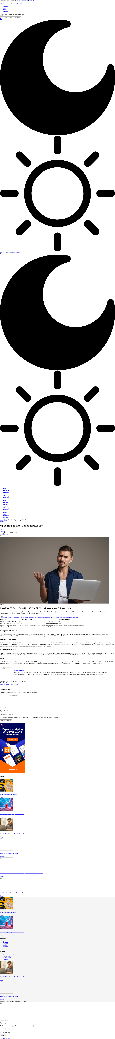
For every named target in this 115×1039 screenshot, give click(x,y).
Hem (1, 520)
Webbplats (3, 714)
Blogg (1, 797)
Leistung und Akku (60, 617)
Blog (5, 520)
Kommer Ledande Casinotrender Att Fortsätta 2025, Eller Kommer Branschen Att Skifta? (21, 873)
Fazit (76, 617)
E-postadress (4, 711)
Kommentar (3, 705)
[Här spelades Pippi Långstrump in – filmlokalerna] (6, 810)
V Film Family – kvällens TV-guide (8, 794)
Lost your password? (5, 1038)
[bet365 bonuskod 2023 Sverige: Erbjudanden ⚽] (6, 889)
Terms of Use (32, 0)
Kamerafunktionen (70, 617)
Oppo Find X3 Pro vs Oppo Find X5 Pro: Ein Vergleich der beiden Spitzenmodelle (22, 617)
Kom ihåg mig (6, 1032)
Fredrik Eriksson (4, 534)
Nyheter (2, 521)
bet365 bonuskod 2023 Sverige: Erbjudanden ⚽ (11, 892)
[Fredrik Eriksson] (15, 3)
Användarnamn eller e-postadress (9, 1026)
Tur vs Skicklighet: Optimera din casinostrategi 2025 (12, 833)
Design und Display (49, 617)
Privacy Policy (22, 0)
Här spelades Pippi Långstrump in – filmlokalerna (12, 814)
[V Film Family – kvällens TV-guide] (6, 791)
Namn (2, 708)
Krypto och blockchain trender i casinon (9, 853)
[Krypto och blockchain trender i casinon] (6, 850)
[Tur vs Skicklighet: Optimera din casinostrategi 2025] (6, 830)
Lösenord (2, 1029)
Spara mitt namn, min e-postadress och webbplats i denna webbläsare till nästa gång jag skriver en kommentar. (31, 717)
